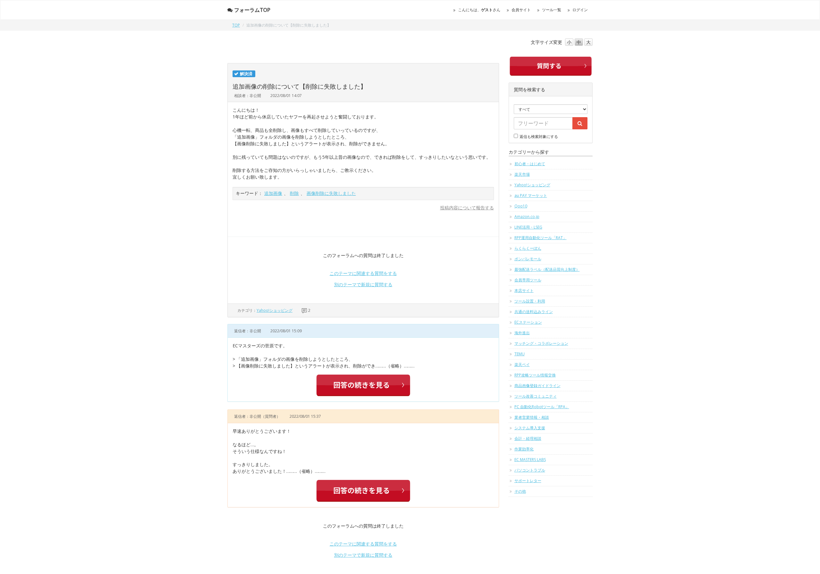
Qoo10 (520, 206)
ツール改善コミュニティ (535, 396)
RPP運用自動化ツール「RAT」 (540, 237)
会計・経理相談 (527, 438)
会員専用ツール (527, 280)
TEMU (519, 354)
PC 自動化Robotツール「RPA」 (541, 406)
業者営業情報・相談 (531, 417)
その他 (520, 491)
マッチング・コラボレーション (541, 343)
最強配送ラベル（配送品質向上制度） (547, 269)
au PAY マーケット (530, 195)
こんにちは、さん (479, 9)
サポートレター (527, 480)
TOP (236, 25)
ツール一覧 (551, 9)
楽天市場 (522, 174)
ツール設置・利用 (529, 301)
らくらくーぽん (527, 248)
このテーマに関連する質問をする (363, 273)
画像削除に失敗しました (331, 193)
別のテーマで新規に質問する (363, 284)
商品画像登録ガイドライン (537, 385)
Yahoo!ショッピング (274, 310)
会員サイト (521, 9)
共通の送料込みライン (533, 311)
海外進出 (522, 333)
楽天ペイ (522, 364)
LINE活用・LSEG (528, 227)
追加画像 (273, 193)
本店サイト (524, 290)
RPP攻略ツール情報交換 (535, 375)
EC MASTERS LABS (530, 459)
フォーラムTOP (252, 9)
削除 (294, 193)
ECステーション (528, 322)
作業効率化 (524, 449)
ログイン (580, 9)
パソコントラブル (529, 470)
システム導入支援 (529, 428)
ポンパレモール (527, 259)
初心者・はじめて (529, 163)
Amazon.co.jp (526, 216)
